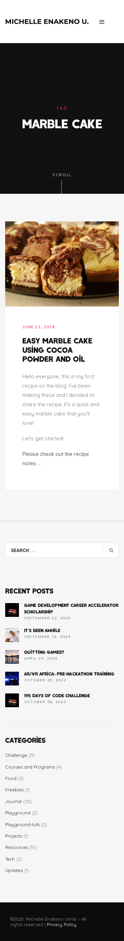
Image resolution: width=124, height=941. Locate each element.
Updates (14, 870)
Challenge (16, 755)
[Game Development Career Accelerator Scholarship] (12, 610)
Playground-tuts (22, 824)
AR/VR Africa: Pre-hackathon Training (69, 674)
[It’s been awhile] (12, 635)
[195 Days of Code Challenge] (12, 700)
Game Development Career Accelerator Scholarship (71, 608)
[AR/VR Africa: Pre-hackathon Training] (12, 678)
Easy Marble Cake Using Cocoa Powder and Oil (57, 349)
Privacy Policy (61, 924)
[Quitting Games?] (12, 657)
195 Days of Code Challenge (57, 695)
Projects (13, 836)
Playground (17, 812)
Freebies (14, 789)
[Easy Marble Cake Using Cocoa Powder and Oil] (62, 263)
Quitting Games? (44, 652)
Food (11, 778)
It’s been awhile (42, 630)
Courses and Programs (30, 767)
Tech (10, 859)
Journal (13, 801)
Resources (16, 847)
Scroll (62, 175)
